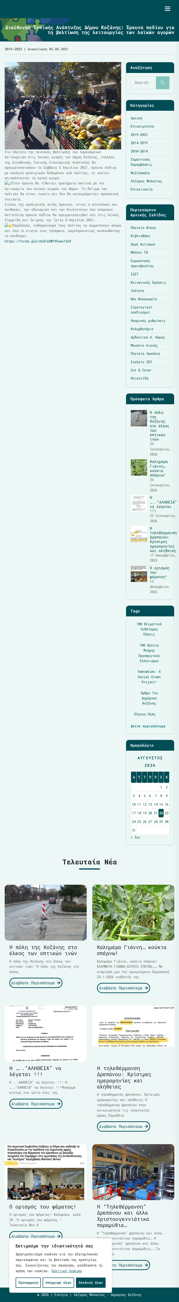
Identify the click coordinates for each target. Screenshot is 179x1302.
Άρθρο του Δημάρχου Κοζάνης (149, 698)
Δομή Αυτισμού (143, 244)
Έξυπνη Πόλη (144, 714)
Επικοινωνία (142, 189)
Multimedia (140, 173)
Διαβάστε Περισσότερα (34, 982)
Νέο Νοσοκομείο (144, 299)
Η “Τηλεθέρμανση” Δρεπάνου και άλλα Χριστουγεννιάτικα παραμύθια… (123, 1215)
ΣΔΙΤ (135, 274)
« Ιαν (135, 837)
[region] (60, 1265)
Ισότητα (137, 290)
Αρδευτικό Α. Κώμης (148, 337)
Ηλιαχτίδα (140, 378)
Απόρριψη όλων (58, 1282)
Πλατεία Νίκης (143, 227)
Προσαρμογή (28, 1282)
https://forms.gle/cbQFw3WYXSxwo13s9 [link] (38, 241)
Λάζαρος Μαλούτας (146, 181)
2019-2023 (139, 134)
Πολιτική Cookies (67, 1271)
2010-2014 (139, 151)
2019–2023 (13, 49)
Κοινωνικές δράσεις (148, 282)
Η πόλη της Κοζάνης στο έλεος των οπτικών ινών (159, 426)
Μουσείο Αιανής (144, 345)
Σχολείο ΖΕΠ (141, 362)
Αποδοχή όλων (91, 1282)
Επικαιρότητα (142, 126)
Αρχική (136, 118)
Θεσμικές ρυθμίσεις (148, 320)
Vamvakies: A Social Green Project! (149, 676)
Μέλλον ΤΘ (139, 252)
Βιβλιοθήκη (140, 236)
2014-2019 (139, 143)
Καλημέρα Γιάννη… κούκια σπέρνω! (159, 468)
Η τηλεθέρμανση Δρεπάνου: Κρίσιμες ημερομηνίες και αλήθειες (163, 539)
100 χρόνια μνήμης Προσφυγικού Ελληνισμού (149, 653)
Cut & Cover (141, 370)
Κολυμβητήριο (142, 329)
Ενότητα (61, 1294)
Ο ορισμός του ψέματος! (42, 1206)
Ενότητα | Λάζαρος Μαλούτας (47, 9)
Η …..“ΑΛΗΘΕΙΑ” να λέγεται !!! (163, 504)
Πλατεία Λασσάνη (145, 353)
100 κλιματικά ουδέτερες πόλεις (149, 629)
